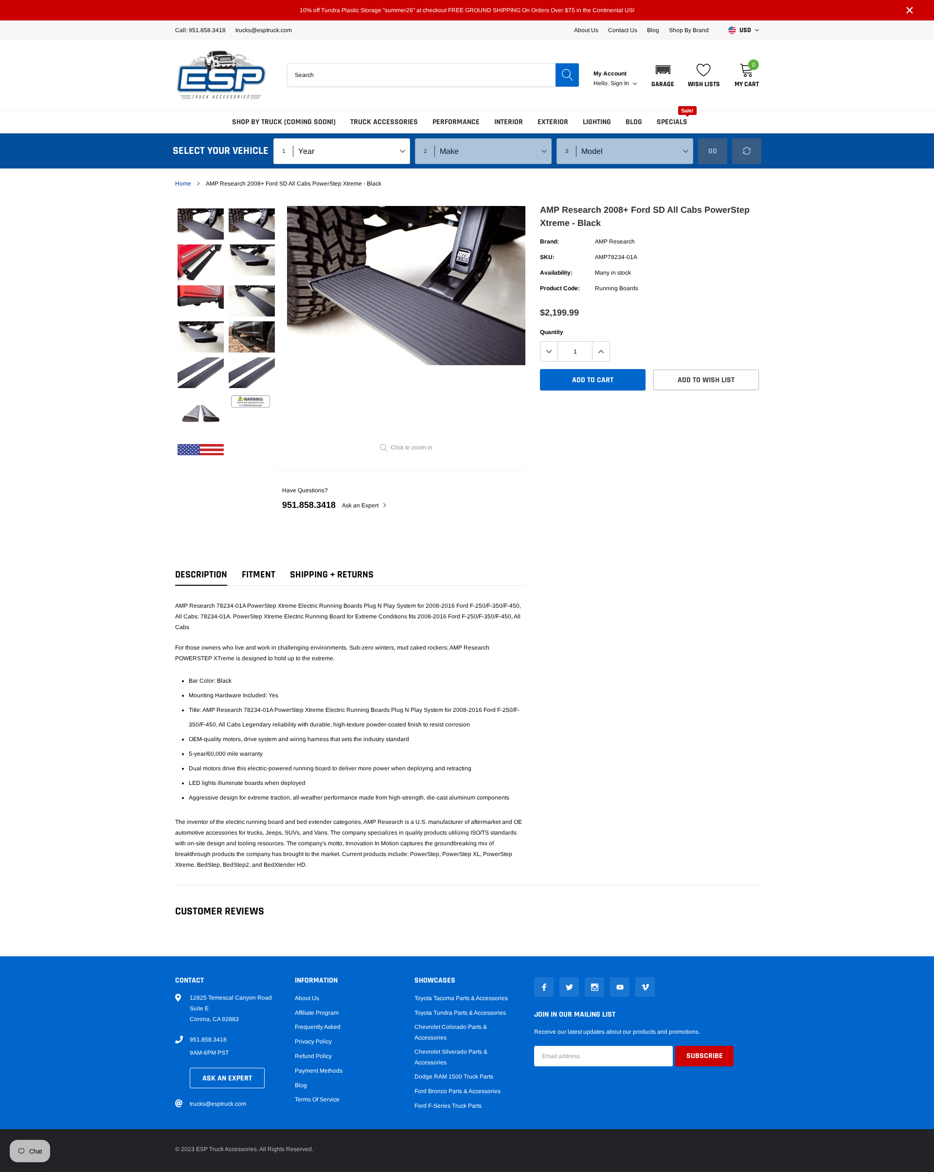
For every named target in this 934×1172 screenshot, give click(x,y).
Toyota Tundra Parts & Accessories (460, 1012)
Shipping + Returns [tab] (332, 575)
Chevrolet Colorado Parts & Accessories (450, 1032)
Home (183, 183)
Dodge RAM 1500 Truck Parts (453, 1076)
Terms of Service (317, 1099)
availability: (556, 272)
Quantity (551, 332)
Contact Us (622, 30)
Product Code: (560, 288)
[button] (662, 75)
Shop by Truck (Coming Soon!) (284, 122)
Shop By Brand (689, 30)
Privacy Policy (313, 1041)
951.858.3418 (309, 505)
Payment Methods (318, 1070)
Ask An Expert (227, 1078)
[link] (201, 224)
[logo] (221, 75)
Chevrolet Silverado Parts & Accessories (450, 1057)
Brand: (549, 241)
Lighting (597, 122)
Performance (456, 122)
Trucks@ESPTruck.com (263, 30)
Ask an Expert (361, 505)
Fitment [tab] (258, 575)
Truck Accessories (384, 122)
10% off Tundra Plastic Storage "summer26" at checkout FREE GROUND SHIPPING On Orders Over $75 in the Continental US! (467, 10)
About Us (586, 30)
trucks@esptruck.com (218, 1103)
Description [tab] (201, 575)
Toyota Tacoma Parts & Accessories (461, 998)
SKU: (547, 257)
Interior (508, 122)
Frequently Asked (318, 1026)
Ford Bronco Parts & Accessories (457, 1091)
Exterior (553, 122)
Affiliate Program (317, 1012)
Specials (672, 122)
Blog (653, 30)
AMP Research (615, 241)
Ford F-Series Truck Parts (448, 1105)
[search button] (567, 75)
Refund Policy (313, 1056)
